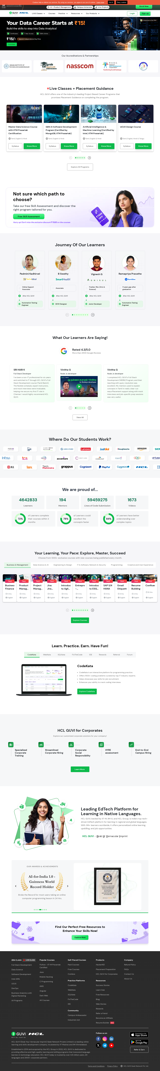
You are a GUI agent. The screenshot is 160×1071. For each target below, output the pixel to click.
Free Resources (102, 994)
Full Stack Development (21, 965)
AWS (42, 986)
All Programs (16, 1000)
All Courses (44, 1000)
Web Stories (101, 1004)
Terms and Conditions (96, 1066)
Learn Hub (100, 990)
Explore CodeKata (87, 691)
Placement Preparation (106, 969)
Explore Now (80, 937)
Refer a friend (101, 1013)
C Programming (46, 981)
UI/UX (13, 983)
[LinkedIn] (111, 1038)
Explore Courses (80, 620)
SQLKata (71, 994)
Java (42, 972)
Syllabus (15, 146)
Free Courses (73, 969)
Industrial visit (74, 1020)
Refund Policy (130, 964)
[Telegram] (104, 1045)
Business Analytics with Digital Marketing (21, 994)
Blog (98, 999)
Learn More (82, 770)
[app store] (139, 1034)
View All (80, 417)
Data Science (17, 969)
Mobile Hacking (46, 977)
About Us (128, 978)
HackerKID (100, 964)
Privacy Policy (112, 1066)
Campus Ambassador (77, 1015)
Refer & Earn (139, 1049)
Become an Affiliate (104, 1018)
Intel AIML (15, 979)
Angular (43, 991)
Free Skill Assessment (29, 216)
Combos (71, 974)
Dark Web (44, 995)
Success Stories (103, 985)
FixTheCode (73, 999)
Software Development (21, 974)
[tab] (17, 565)
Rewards (99, 1008)
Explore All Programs (80, 167)
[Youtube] (111, 1045)
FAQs (126, 969)
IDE (69, 1004)
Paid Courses (73, 964)
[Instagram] (104, 1038)
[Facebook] (98, 1038)
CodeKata (72, 985)
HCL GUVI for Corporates (107, 974)
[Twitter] (98, 1045)
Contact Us (129, 974)
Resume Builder (105, 1022)
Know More (32, 146)
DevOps (14, 988)
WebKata (72, 990)
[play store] (139, 1042)
